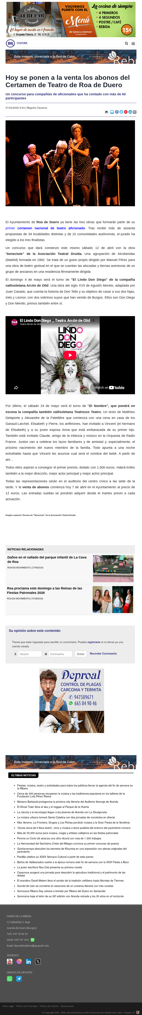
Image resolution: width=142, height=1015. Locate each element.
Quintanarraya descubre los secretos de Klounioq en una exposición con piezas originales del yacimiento (72, 850)
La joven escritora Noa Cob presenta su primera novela (49, 867)
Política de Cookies (49, 1006)
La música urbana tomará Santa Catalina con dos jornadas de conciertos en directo (66, 817)
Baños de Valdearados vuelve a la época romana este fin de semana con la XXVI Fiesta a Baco (73, 862)
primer (45, 228)
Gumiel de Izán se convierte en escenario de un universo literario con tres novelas (65, 886)
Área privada (67, 1006)
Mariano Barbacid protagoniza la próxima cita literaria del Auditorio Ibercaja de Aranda (67, 801)
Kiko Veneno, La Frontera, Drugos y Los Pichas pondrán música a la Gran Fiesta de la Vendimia (73, 822)
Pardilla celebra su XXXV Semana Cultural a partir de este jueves (55, 857)
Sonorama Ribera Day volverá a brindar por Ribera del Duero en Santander (61, 891)
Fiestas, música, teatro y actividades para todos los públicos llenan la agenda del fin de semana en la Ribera (75, 787)
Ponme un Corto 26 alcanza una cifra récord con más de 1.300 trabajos (59, 838)
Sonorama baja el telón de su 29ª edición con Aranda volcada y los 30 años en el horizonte (70, 896)
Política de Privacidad (26, 1006)
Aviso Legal (8, 1006)
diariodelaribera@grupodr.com (31, 945)
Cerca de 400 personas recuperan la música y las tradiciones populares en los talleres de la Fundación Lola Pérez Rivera (71, 795)
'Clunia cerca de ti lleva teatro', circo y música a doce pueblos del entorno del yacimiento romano (74, 828)
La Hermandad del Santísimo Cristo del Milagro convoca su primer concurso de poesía (68, 843)
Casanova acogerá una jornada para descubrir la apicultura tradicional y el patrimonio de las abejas (71, 874)
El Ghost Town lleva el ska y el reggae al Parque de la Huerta (53, 807)
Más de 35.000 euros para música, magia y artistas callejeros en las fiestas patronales (67, 833)
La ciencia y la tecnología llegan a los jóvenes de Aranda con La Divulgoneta (62, 812)
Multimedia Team (113, 1012)
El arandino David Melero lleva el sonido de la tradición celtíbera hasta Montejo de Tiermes (70, 880)
